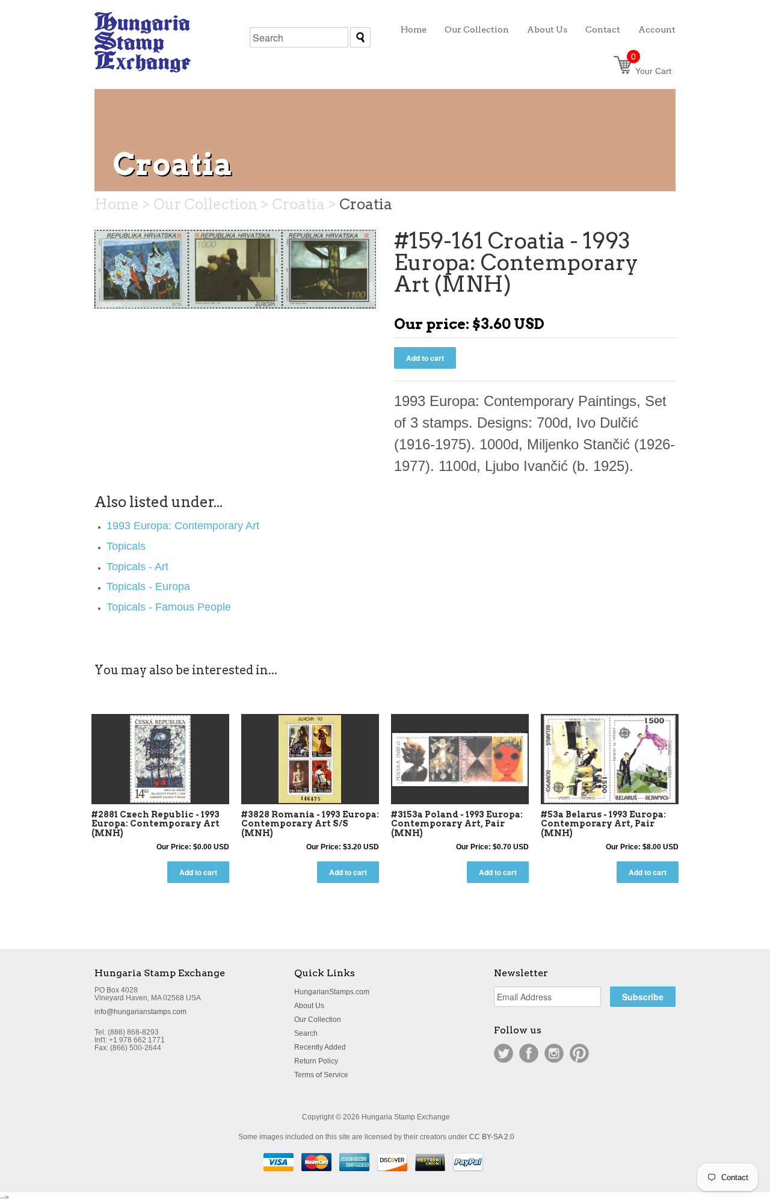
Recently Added (320, 1047)
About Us (309, 1005)
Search (306, 1033)
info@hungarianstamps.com (140, 1012)
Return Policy (316, 1061)
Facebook (528, 1053)
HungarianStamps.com (331, 992)
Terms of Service (321, 1075)
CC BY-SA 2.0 (491, 1137)
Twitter (503, 1053)
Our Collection (317, 1019)
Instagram (554, 1053)
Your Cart (651, 71)
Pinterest (579, 1053)
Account (657, 29)
